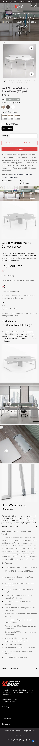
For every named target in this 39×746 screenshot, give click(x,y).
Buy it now (19, 149)
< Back (4, 42)
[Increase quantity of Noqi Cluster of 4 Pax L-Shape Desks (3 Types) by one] (35, 136)
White (13, 107)
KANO (9, 181)
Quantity (5, 136)
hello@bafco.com (8, 702)
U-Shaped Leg (17, 117)
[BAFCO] (19, 6)
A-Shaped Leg (4, 117)
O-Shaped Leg (11, 117)
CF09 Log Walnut (3, 107)
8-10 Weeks (7, 128)
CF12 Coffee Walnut (8, 107)
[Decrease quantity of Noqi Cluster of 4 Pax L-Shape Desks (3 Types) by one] (12, 136)
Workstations (25, 183)
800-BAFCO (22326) (25, 1)
